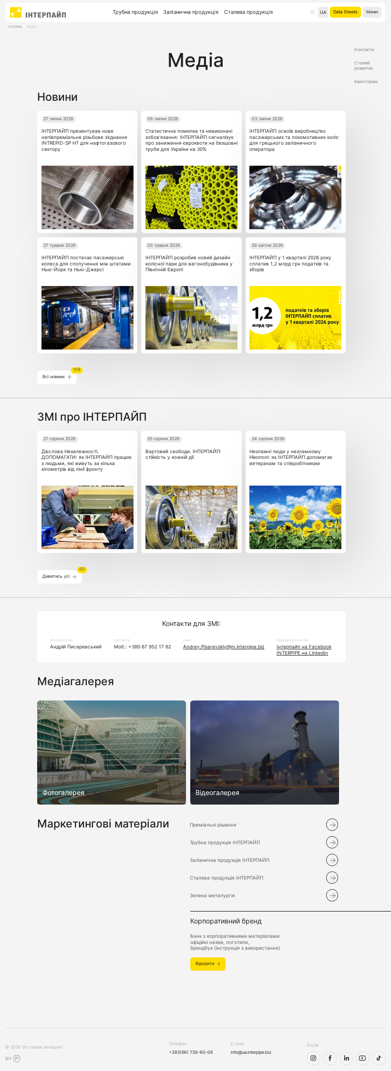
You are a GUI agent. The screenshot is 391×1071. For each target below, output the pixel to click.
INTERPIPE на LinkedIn (302, 653)
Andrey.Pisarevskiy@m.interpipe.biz (223, 646)
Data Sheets (345, 12)
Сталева (248, 12)
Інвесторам (366, 81)
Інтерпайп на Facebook (304, 646)
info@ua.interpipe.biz (251, 1052)
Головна (15, 26)
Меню (372, 12)
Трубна (135, 12)
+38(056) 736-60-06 (191, 1052)
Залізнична (190, 12)
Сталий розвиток (363, 66)
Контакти (364, 49)
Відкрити (205, 963)
